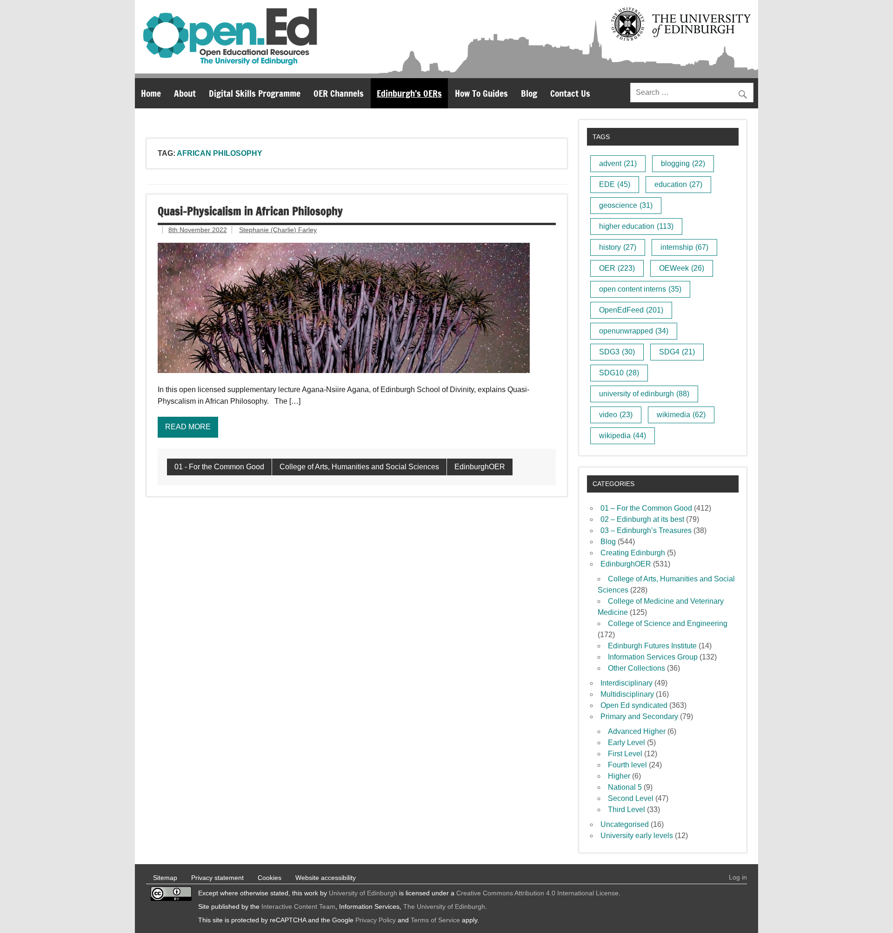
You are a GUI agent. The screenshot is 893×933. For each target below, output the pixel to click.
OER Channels (338, 93)
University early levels (636, 836)
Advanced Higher (637, 731)
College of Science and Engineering (667, 623)
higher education (636, 226)
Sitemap (165, 877)
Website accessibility (325, 877)
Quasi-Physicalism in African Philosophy (250, 211)
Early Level (626, 742)
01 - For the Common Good (219, 467)
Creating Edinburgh (632, 553)
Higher (619, 776)
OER (617, 268)
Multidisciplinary (627, 694)
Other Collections (636, 668)
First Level (625, 754)
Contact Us (570, 93)
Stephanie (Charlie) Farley (278, 229)
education (678, 184)
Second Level (630, 798)
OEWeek (681, 268)
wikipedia (622, 436)
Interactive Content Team (298, 906)
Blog (529, 93)
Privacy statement (217, 877)
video (616, 415)
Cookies (269, 877)
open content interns (640, 289)
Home (151, 93)
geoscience (626, 205)
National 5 (625, 787)
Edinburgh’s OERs (409, 93)
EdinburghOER (479, 467)
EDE (614, 184)
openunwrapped (633, 331)
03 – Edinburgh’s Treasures (646, 530)
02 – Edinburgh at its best (642, 519)
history (617, 247)
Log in (738, 877)
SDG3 (617, 352)
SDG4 (677, 352)
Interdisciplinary (626, 683)
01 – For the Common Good (646, 508)
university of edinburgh (644, 394)
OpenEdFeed (631, 310)
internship (684, 247)
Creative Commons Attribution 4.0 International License (537, 893)
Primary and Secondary (639, 716)
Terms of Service (435, 920)
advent (618, 163)
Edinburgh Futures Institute (652, 646)
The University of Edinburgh (444, 906)
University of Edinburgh (363, 893)
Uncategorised (624, 824)
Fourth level (627, 765)
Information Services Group (653, 657)
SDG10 (619, 373)
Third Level (626, 809)
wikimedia (681, 415)
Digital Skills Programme (254, 93)
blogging (683, 163)
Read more (188, 427)
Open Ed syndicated (633, 705)
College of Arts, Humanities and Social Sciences (359, 467)
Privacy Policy (375, 920)
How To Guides (481, 93)
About (185, 93)
